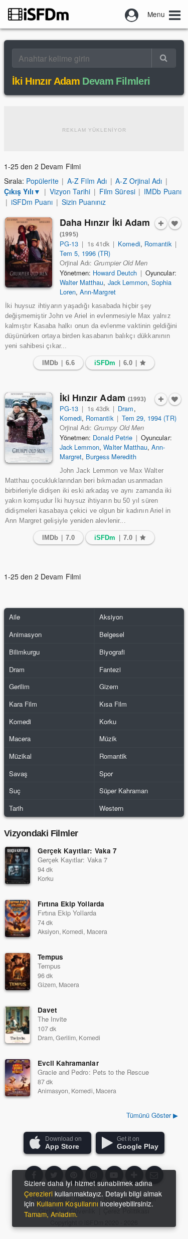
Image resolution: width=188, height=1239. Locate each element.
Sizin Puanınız (84, 202)
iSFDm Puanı (32, 202)
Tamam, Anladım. (51, 1214)
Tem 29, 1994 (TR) (149, 418)
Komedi (129, 243)
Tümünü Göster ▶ (152, 1115)
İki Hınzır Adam (103, 397)
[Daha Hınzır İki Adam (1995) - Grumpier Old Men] (28, 252)
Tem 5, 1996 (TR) (85, 253)
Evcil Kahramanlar (68, 1063)
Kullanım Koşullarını (67, 1203)
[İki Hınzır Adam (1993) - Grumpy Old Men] (28, 428)
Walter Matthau (81, 282)
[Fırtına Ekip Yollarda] (17, 918)
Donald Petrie (112, 437)
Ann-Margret (97, 291)
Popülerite (42, 181)
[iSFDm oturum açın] (131, 14)
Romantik (157, 243)
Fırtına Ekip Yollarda (71, 903)
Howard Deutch (114, 272)
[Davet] (17, 1024)
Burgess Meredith (111, 456)
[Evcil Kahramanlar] (17, 1077)
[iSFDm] (38, 14)
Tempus (50, 957)
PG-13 (69, 243)
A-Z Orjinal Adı (138, 181)
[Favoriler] (175, 223)
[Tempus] (17, 971)
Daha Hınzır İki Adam (105, 227)
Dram (125, 408)
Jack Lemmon (127, 282)
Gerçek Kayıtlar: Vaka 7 (77, 850)
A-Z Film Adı (86, 181)
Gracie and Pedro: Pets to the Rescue (93, 1072)
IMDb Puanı (162, 191)
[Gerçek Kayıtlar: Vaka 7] (17, 865)
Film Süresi (117, 191)
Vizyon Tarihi (70, 191)
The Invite (52, 1019)
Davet (47, 1010)
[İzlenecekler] (161, 223)
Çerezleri (38, 1193)
